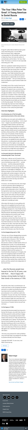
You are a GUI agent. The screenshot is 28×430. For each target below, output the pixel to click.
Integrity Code (6, 409)
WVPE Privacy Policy (7, 412)
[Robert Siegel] (4, 358)
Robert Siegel (9, 18)
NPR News (5, 345)
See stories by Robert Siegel (16, 382)
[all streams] (26, 428)
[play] (2, 428)
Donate (24, 2)
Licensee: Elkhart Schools (8, 403)
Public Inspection (6, 406)
